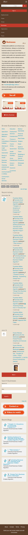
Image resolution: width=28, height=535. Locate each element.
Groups (2, 22)
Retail (19, 144)
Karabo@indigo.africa (11, 84)
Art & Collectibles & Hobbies (5, 141)
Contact (12, 527)
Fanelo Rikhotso (17, 333)
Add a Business (9, 115)
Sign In (14, 10)
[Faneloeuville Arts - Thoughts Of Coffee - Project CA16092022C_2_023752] (16, 368)
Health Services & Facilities (13, 153)
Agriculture (5, 131)
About (6, 527)
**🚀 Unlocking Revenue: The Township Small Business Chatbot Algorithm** (19, 258)
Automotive (5, 153)
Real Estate (21, 138)
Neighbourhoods (4, 15)
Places (2, 36)
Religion (20, 141)
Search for (4, 383)
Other (3, 129)
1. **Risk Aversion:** (14, 450)
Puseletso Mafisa (17, 198)
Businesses (3, 25)
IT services (13, 171)
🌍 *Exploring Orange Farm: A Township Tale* (19, 306)
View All (24, 401)
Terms (17, 527)
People (2, 18)
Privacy (23, 527)
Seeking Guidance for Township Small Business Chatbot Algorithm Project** (16, 438)
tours (7, 186)
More (13, 375)
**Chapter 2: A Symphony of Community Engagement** (15, 425)
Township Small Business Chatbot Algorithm (18, 202)
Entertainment (14, 136)
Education (12, 129)
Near (3, 389)
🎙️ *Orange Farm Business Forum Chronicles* (19, 291)
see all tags (24, 189)
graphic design (14, 186)
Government (13, 149)
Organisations (4, 29)
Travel (19, 151)
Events (2, 32)
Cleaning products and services (5, 167)
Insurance (12, 168)
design (3, 186)
